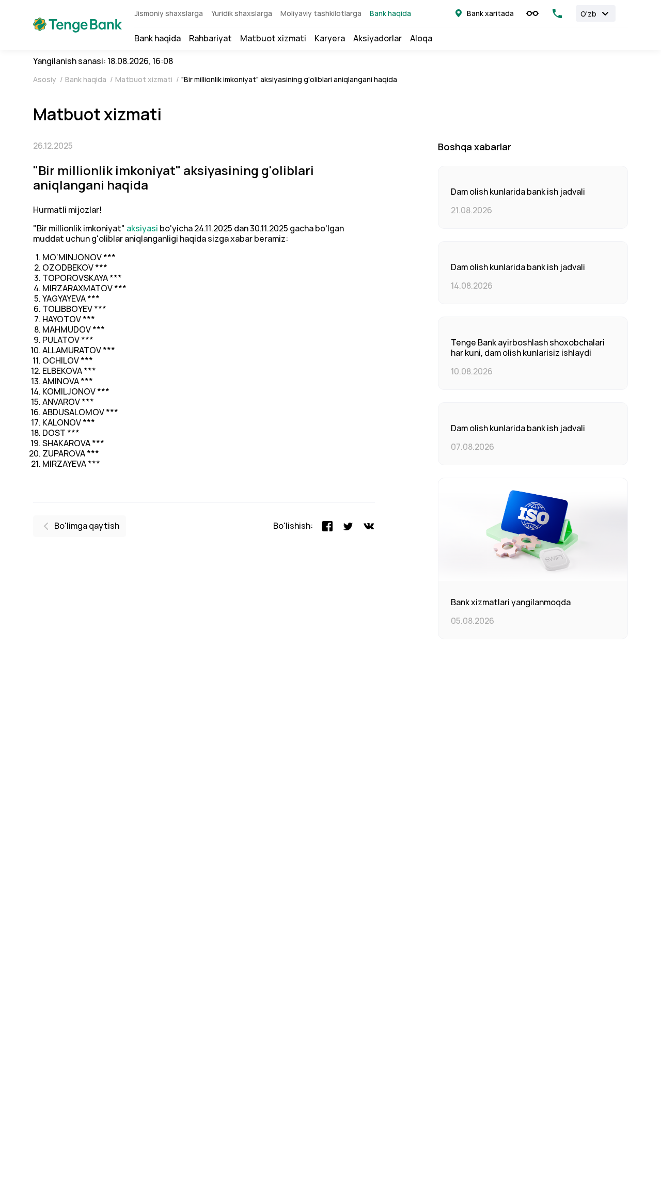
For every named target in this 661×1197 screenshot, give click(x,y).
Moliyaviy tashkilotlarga (320, 13)
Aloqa (421, 39)
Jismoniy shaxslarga (168, 13)
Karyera (329, 39)
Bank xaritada (490, 13)
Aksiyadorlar (377, 39)
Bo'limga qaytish (86, 526)
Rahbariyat (210, 39)
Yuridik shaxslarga (241, 13)
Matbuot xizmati (273, 39)
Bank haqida (390, 13)
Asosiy (45, 79)
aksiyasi (143, 228)
